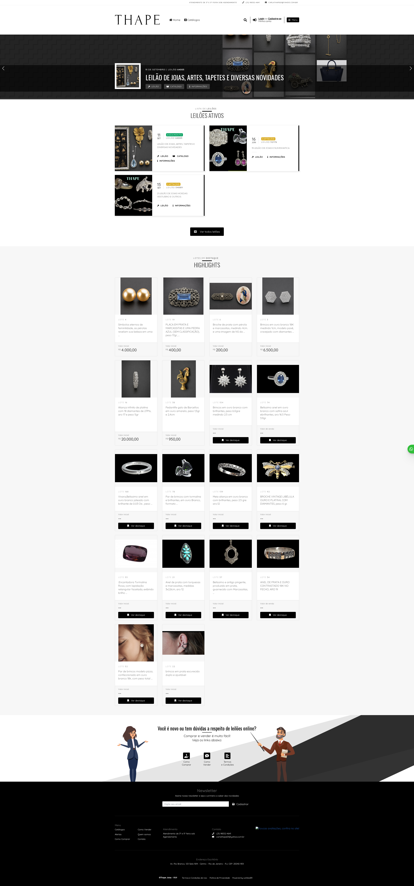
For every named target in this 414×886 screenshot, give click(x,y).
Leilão (155, 86)
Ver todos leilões (209, 231)
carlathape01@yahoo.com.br (283, 2)
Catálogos (193, 19)
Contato (142, 839)
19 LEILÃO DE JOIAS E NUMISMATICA (270, 148)
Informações (199, 86)
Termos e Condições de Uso (194, 878)
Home (176, 19)
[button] (3, 68)
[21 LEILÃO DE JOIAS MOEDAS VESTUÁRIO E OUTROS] (133, 195)
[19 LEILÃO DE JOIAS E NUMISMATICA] (228, 148)
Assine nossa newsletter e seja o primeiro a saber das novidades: (207, 795)
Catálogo (176, 86)
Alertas (118, 834)
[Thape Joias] (138, 20)
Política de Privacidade (220, 878)
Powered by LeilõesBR (242, 878)
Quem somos (144, 834)
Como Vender (144, 829)
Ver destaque (232, 440)
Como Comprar (122, 839)
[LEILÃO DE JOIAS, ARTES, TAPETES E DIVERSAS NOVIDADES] (127, 76)
